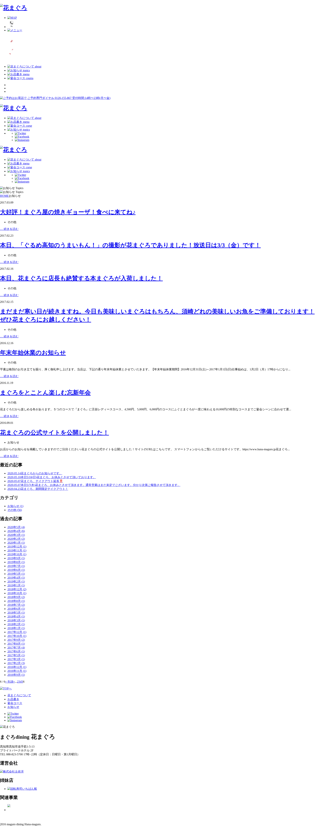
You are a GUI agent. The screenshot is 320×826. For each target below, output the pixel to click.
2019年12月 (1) (16, 546)
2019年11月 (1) (16, 550)
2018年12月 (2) (16, 589)
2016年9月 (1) (16, 674)
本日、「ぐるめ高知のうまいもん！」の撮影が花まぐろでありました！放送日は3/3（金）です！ (130, 245)
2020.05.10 (51, 477)
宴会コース (14, 703)
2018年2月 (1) (16, 624)
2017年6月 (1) (16, 651)
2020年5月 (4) (16, 527)
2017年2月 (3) (16, 663)
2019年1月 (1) (16, 585)
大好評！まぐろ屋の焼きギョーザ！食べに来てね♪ (68, 212)
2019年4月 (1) (16, 577)
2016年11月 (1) (16, 670)
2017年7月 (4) (16, 647)
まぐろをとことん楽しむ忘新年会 (45, 392)
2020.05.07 (35, 481)
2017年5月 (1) (16, 655)
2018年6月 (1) (16, 608)
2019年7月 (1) (16, 566)
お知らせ (13, 707)
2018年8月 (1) (16, 601)
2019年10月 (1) (16, 554)
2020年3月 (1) (16, 534)
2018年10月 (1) (16, 593)
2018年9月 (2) (16, 597)
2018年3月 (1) (16, 620)
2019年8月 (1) (16, 562)
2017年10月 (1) (16, 635)
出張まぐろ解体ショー (17, 815)
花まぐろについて (19, 695)
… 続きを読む (9, 229)
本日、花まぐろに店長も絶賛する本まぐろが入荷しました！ (81, 278)
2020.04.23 (37, 488)
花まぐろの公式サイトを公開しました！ (54, 432)
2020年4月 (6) (16, 531)
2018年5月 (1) (16, 612)
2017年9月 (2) (16, 639)
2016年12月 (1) (16, 667)
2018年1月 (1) (16, 628)
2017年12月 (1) (16, 632)
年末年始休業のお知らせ (33, 352)
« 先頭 (9, 681)
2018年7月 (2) (16, 604)
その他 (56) (14, 510)
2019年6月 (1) (16, 569)
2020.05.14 (34, 473)
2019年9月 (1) (16, 558)
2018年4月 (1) (16, 616)
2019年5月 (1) (16, 573)
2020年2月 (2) (16, 538)
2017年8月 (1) (16, 643)
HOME (4, 195)
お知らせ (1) (15, 506)
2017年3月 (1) (16, 659)
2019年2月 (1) (16, 581)
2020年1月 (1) (16, 542)
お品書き (13, 699)
